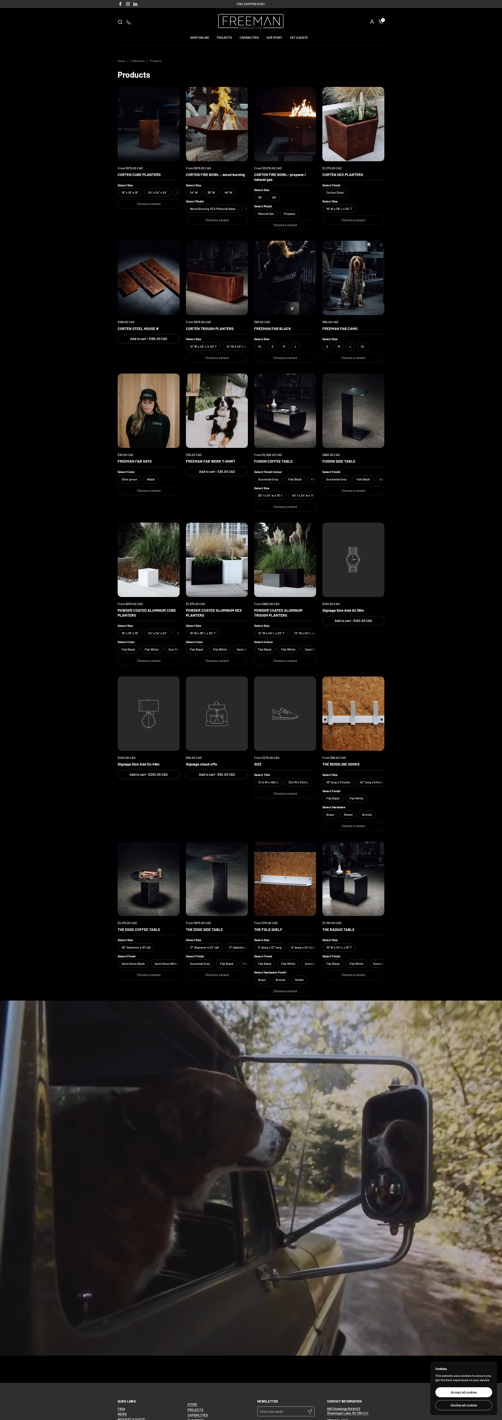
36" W (211, 192)
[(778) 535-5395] (128, 21)
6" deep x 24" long (303, 947)
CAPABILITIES (197, 1415)
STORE (192, 1404)
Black (151, 479)
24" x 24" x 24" (157, 192)
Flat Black (295, 479)
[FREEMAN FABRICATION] (251, 22)
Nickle (299, 980)
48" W (228, 192)
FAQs (121, 1409)
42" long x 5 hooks (372, 782)
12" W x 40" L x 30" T (307, 633)
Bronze (367, 814)
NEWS (122, 1414)
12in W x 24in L (298, 782)
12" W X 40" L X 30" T (240, 346)
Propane (289, 213)
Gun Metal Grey (178, 649)
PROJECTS (195, 1410)
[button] (120, 21)
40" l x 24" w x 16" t (304, 495)
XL (363, 346)
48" (274, 197)
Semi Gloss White (166, 963)
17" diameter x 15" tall (243, 947)
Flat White (152, 649)
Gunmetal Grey (315, 963)
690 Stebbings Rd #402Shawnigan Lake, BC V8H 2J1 (347, 1411)
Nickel (348, 814)
